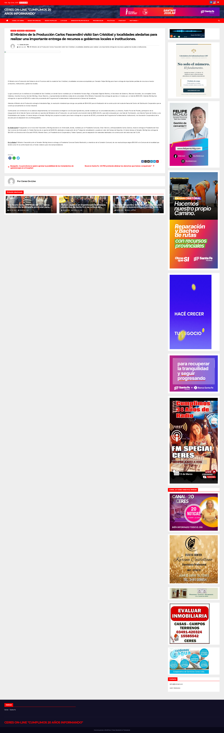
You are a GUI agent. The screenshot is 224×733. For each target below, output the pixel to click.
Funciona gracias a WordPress (102, 730)
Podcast (122, 20)
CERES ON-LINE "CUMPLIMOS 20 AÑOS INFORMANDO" (43, 722)
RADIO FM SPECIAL (34, 20)
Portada (13, 30)
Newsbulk (118, 730)
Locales (63, 20)
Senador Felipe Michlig (80, 20)
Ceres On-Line (24, 44)
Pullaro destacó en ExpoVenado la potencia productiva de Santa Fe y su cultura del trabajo (83, 207)
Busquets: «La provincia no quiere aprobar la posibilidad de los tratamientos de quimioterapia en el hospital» (42, 167)
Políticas (111, 20)
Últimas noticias (30, 30)
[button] (219, 21)
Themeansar (126, 730)
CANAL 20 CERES (18, 20)
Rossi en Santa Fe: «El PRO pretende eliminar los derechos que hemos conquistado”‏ (118, 166)
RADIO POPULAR (51, 20)
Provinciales (98, 20)
